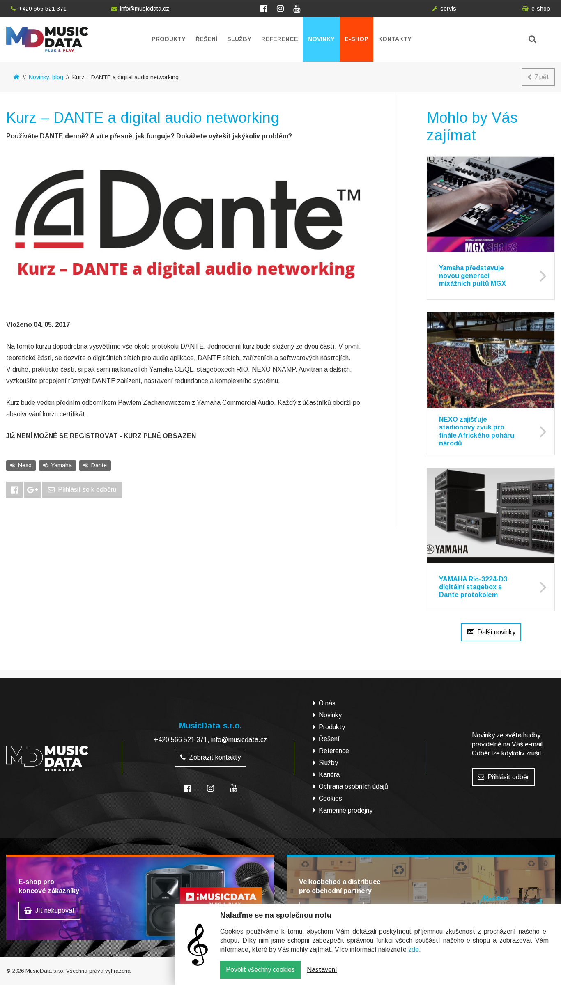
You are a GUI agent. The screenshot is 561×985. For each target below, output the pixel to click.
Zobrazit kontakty (215, 757)
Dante (99, 465)
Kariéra (329, 774)
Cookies (330, 798)
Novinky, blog (46, 77)
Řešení (206, 39)
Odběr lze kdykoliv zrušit (507, 753)
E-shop (356, 39)
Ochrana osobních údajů (353, 786)
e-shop (540, 8)
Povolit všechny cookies (260, 969)
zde (413, 949)
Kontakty (395, 39)
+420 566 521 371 (42, 8)
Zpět (542, 76)
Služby (239, 39)
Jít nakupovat (55, 910)
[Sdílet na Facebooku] (14, 490)
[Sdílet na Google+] (32, 490)
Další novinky (496, 632)
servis (448, 8)
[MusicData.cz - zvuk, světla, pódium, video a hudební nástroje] (17, 77)
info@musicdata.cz (144, 8)
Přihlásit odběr (508, 777)
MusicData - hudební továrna (47, 39)
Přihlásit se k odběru (87, 489)
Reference (279, 39)
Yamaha (61, 465)
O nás (327, 703)
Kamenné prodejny (345, 810)
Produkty (169, 39)
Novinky (321, 39)
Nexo (25, 465)
